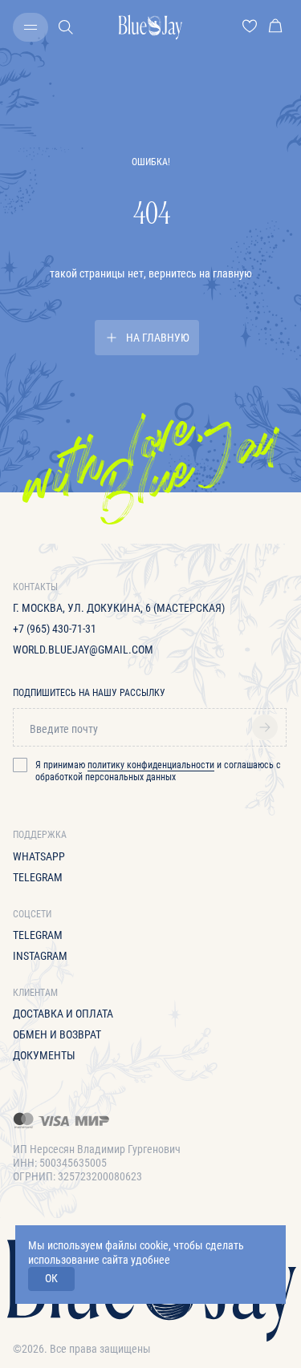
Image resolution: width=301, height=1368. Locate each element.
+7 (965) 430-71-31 (54, 628)
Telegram (38, 877)
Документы (44, 1055)
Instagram (40, 955)
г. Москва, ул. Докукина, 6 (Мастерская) (119, 607)
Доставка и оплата (63, 1013)
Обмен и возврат (57, 1034)
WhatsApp (39, 856)
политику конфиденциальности (150, 765)
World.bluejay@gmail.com (83, 649)
